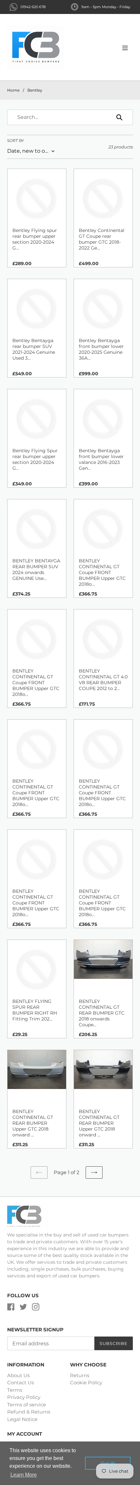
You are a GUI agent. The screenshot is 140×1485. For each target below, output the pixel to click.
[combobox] (70, 117)
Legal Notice (22, 1419)
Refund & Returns (28, 1412)
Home (13, 90)
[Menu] (125, 47)
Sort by (15, 140)
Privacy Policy (23, 1397)
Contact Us (20, 1382)
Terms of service (26, 1405)
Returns (79, 1375)
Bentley (34, 90)
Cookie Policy (86, 1382)
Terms (14, 1390)
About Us (18, 1375)
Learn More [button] (23, 1475)
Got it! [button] (108, 1463)
